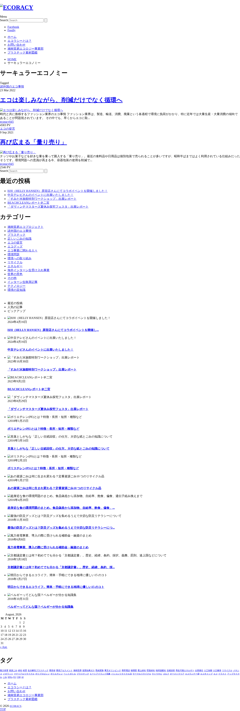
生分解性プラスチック (38, 670)
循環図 (134, 670)
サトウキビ (157, 674)
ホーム (12, 36)
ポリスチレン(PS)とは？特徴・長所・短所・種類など (43, 468)
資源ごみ (13, 670)
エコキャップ (206, 674)
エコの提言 (7, 128)
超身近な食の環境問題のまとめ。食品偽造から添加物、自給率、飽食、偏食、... (61, 507)
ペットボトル (70, 674)
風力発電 (4, 670)
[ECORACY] (16, 7)
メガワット (8, 674)
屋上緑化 (142, 670)
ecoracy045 (7, 121)
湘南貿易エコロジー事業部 (26, 48)
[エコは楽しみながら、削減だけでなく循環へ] (31, 110)
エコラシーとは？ (20, 40)
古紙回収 (171, 670)
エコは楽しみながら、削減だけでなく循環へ (61, 100)
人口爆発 (217, 670)
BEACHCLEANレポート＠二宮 (28, 202)
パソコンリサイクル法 (121, 674)
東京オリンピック (112, 670)
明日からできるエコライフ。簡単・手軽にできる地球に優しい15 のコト (56, 586)
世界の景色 (15, 274)
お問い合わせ (17, 44)
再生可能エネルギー (185, 670)
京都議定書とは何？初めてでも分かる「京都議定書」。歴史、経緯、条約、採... (61, 567)
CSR (19, 677)
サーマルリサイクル (142, 674)
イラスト (222, 674)
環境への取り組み (20, 258)
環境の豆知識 (17, 289)
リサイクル (15, 262)
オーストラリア (177, 674)
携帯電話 (126, 670)
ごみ (5, 677)
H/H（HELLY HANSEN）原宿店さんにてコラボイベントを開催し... (53, 330)
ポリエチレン (56, 674)
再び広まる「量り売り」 (33, 142)
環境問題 (14, 254)
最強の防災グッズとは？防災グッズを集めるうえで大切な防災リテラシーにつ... (61, 527)
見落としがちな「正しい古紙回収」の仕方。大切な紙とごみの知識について (59, 448)
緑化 (20, 670)
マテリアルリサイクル (24, 674)
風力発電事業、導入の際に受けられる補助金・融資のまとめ (48, 547)
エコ (215, 674)
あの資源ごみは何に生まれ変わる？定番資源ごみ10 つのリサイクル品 (54, 488)
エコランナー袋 (192, 674)
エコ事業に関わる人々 (23, 250)
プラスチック (17, 234)
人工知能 (208, 670)
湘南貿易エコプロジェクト (26, 226)
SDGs (10, 677)
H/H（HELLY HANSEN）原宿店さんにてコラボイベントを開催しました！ (58, 190)
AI (22, 677)
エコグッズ (15, 246)
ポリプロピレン (42, 674)
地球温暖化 (161, 670)
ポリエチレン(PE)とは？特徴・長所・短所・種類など (43, 428)
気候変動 (99, 670)
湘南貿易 (77, 670)
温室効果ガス (88, 670)
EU (14, 677)
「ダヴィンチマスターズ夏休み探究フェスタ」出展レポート (48, 206)
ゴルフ (166, 674)
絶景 (25, 670)
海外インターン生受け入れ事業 (29, 270)
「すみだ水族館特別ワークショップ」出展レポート (42, 198)
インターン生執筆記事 (23, 282)
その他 (12, 278)
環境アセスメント (64, 670)
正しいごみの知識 (20, 238)
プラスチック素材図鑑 (23, 52)
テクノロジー (17, 285)
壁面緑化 (151, 670)
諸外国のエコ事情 (12, 86)
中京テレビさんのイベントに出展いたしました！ (41, 194)
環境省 (52, 670)
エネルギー (15, 266)
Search (4, 20)
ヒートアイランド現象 (100, 674)
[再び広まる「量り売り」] (18, 152)
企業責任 (199, 670)
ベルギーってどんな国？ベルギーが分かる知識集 (41, 606)
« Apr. (3, 647)
